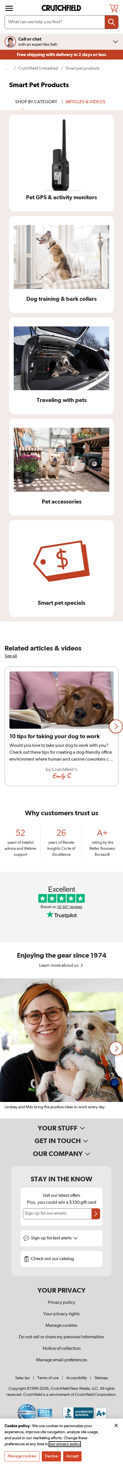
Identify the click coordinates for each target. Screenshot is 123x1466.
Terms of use (48, 1378)
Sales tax (22, 1378)
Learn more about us (59, 965)
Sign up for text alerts (52, 1238)
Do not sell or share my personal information (61, 1337)
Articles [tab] (86, 102)
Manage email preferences (61, 1360)
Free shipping (61, 54)
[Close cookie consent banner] (116, 1425)
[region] (61, 726)
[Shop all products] (9, 8)
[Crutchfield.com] (62, 8)
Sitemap (101, 1378)
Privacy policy (61, 1302)
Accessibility (76, 1378)
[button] (116, 726)
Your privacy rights (61, 1314)
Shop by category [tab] (36, 102)
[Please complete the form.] (96, 1213)
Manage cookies (61, 1325)
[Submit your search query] (111, 22)
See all (11, 656)
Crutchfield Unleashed (38, 68)
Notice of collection (62, 1348)
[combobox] (61, 22)
